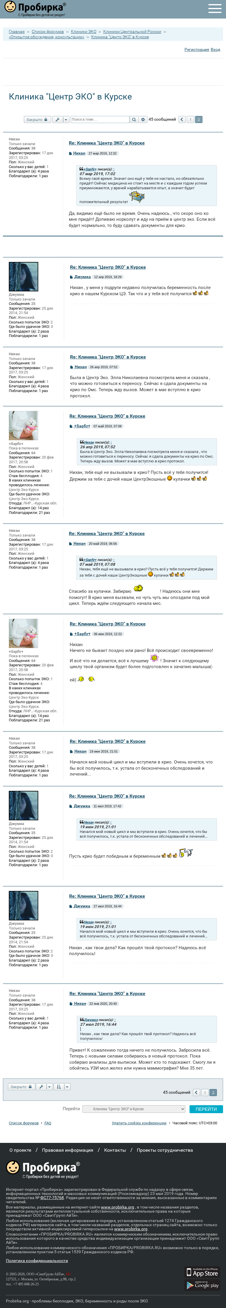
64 (33, 453)
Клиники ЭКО (83, 31)
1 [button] (191, 119)
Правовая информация (67, 1150)
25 (33, 303)
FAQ (47, 1123)
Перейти (71, 1108)
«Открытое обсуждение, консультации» (46, 36)
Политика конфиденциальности (37, 1260)
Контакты (115, 1150)
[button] (182, 119)
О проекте (20, 1150)
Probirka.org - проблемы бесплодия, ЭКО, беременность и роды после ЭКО (77, 1301)
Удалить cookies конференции (139, 1123)
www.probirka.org (117, 1207)
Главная (17, 31)
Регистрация (197, 49)
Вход (215, 49)
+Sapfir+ (90, 169)
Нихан (14, 139)
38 (33, 148)
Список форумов (48, 31)
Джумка (16, 294)
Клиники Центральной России (132, 31)
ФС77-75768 (52, 1197)
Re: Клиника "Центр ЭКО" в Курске (107, 143)
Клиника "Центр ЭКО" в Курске (120, 36)
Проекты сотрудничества (165, 1150)
